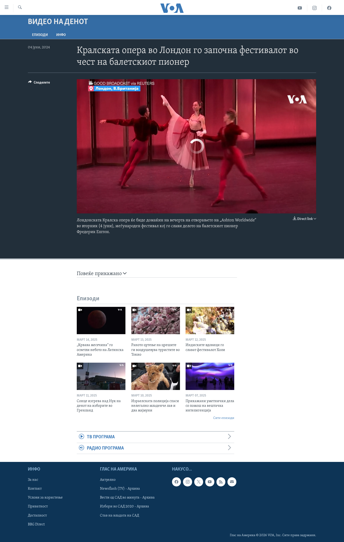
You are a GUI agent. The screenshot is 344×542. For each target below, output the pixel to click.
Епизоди (40, 35)
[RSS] (220, 481)
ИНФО (61, 35)
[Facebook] (329, 8)
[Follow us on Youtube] (209, 481)
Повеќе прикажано (100, 273)
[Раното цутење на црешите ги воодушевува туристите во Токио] (155, 320)
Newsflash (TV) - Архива (120, 489)
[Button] (39, 83)
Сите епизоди (223, 418)
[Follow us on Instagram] (187, 481)
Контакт (35, 489)
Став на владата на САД (119, 515)
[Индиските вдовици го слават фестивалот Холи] (210, 320)
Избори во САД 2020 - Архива (124, 506)
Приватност (38, 506)
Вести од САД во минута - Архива (127, 497)
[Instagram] (314, 8)
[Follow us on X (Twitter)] (198, 481)
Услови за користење (45, 497)
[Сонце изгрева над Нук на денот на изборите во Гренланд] (101, 376)
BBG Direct (36, 524)
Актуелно (108, 480)
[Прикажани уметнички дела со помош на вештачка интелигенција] (210, 376)
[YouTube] (300, 8)
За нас (33, 480)
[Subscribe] (231, 481)
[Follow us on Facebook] (176, 481)
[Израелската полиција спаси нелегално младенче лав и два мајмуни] (155, 376)
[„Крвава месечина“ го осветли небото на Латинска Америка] (101, 320)
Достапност (37, 515)
